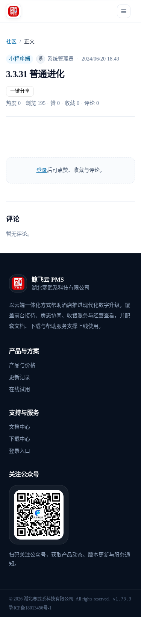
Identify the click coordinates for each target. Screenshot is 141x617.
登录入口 (19, 451)
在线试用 (19, 389)
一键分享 (20, 91)
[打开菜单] (123, 11)
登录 (41, 170)
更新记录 (19, 377)
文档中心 (19, 427)
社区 (11, 41)
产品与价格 (22, 365)
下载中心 (19, 439)
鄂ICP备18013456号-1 (30, 608)
